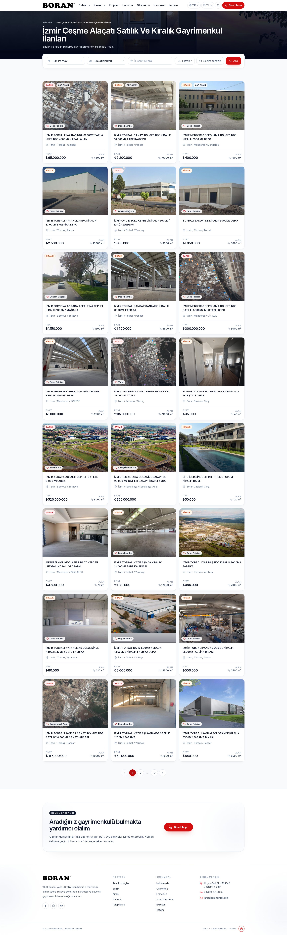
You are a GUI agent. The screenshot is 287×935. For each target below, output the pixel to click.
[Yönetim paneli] (241, 929)
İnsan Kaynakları (165, 899)
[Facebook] (45, 906)
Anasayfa (47, 22)
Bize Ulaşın (235, 5)
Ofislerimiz (162, 888)
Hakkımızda (162, 883)
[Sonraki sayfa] (162, 772)
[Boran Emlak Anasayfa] (59, 5)
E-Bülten (161, 904)
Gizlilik (233, 928)
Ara (235, 61)
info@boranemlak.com (216, 897)
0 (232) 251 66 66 (213, 892)
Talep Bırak (118, 904)
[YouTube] (61, 906)
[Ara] (218, 5)
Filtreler (187, 61)
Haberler (117, 899)
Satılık (116, 888)
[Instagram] (53, 906)
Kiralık (116, 894)
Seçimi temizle (212, 61)
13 (154, 772)
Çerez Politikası (218, 928)
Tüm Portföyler (121, 883)
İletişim (160, 909)
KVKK (205, 928)
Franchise (161, 894)
